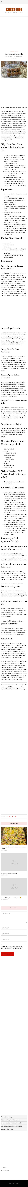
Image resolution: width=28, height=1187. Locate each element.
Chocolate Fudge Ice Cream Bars (10, 1120)
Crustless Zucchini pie (7, 1117)
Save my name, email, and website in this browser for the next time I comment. (12, 947)
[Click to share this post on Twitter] (9, 816)
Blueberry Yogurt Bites (7, 1129)
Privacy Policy (5, 1170)
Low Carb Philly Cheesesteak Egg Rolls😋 (11, 897)
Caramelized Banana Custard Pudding (11, 1123)
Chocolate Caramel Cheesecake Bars (11, 1126)
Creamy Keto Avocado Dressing (9, 873)
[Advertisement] (14, 36)
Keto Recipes (14, 51)
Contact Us (4, 1167)
